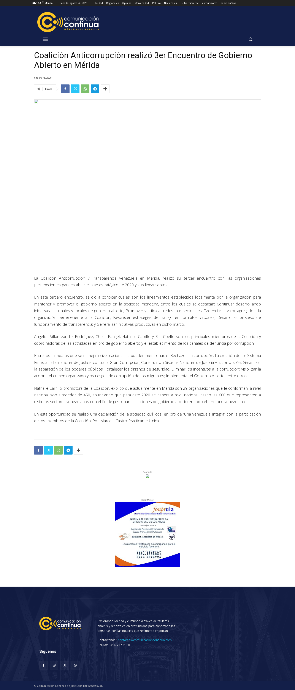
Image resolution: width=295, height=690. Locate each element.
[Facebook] (65, 88)
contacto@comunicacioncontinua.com (145, 640)
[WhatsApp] (85, 88)
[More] (105, 88)
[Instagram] (54, 665)
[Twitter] (75, 88)
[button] (250, 39)
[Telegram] (95, 88)
